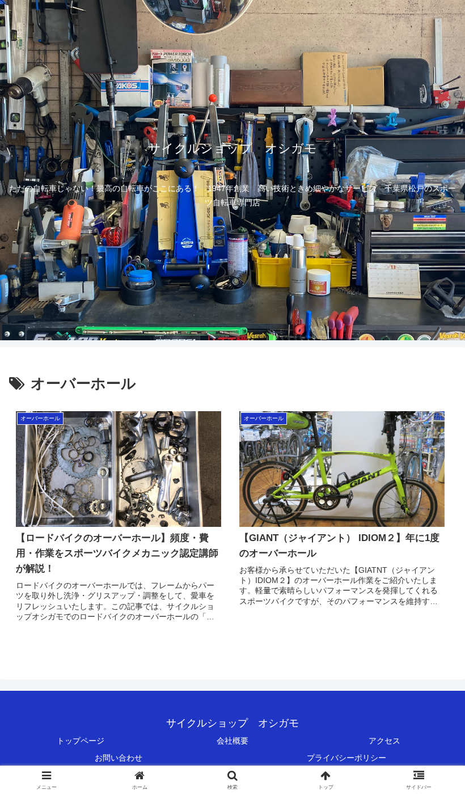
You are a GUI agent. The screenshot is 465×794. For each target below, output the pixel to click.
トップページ (80, 740)
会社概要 (232, 740)
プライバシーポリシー (346, 757)
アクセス (384, 740)
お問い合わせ (118, 757)
